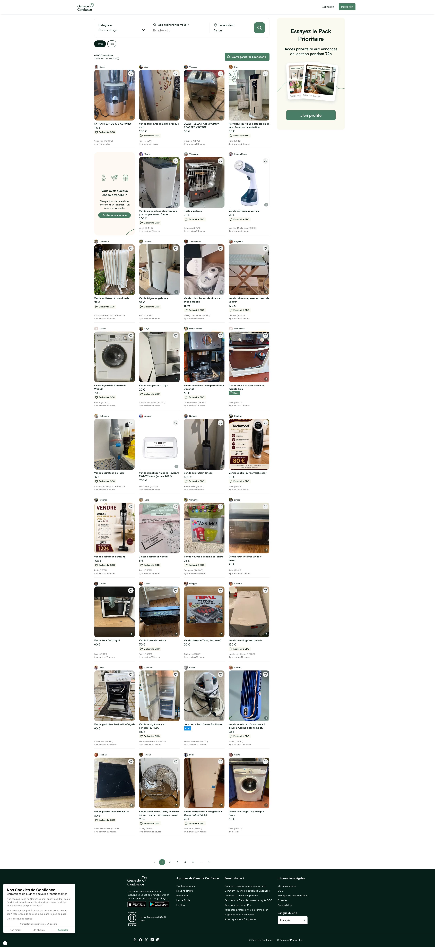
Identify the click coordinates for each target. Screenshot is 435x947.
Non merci (15, 929)
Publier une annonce (114, 215)
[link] (209, 862)
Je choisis (39, 929)
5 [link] (193, 862)
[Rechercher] (259, 27)
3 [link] (177, 862)
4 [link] (185, 862)
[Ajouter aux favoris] (131, 73)
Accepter (63, 929)
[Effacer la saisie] (203, 30)
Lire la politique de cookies (19, 918)
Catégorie (105, 25)
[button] (5, 943)
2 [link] (169, 862)
